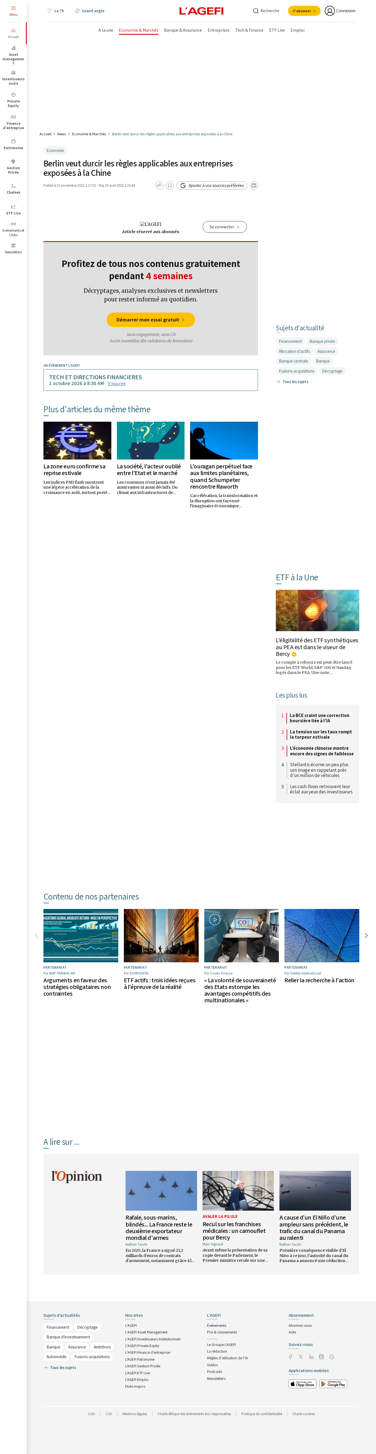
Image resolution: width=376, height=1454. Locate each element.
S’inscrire (117, 383)
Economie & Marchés (89, 134)
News (61, 134)
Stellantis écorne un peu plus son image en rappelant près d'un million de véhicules (319, 770)
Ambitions (102, 1347)
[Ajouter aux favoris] (170, 185)
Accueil (45, 134)
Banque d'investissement (68, 1337)
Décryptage (332, 371)
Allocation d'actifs (294, 351)
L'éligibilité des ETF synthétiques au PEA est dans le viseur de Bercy (317, 646)
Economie (55, 150)
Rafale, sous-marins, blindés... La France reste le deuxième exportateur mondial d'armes (159, 1227)
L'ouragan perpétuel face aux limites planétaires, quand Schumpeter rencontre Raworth (221, 476)
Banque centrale (293, 361)
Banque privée (322, 341)
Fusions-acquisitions (296, 371)
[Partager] (159, 185)
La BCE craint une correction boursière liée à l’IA (319, 718)
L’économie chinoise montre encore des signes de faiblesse (322, 751)
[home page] (201, 10)
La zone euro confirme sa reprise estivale (74, 469)
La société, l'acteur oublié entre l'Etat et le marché (149, 469)
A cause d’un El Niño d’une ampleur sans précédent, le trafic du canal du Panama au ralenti (313, 1227)
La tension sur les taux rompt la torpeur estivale (321, 734)
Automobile (56, 1356)
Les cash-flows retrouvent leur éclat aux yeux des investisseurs (321, 789)
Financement (290, 341)
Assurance (326, 351)
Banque (323, 361)
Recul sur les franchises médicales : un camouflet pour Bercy (234, 1230)
